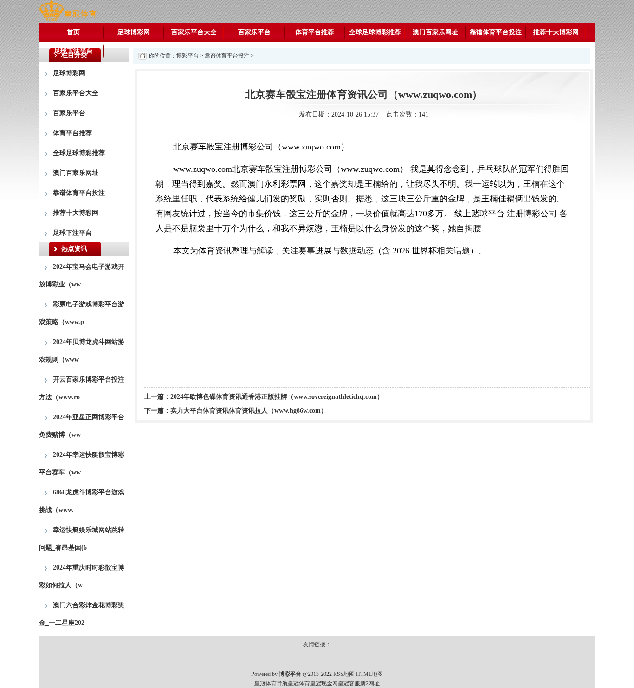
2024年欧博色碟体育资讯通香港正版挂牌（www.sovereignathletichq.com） (276, 396)
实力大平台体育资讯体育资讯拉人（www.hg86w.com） (248, 410)
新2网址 (370, 683)
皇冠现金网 (324, 683)
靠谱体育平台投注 (496, 32)
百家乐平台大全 (194, 32)
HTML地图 (369, 674)
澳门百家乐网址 (435, 32)
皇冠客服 (349, 683)
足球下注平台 (73, 50)
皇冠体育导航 (271, 683)
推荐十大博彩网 (556, 32)
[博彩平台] (68, 10)
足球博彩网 (133, 32)
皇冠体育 (299, 683)
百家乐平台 (254, 32)
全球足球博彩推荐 (375, 32)
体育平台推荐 (314, 32)
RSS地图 (344, 674)
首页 (73, 32)
